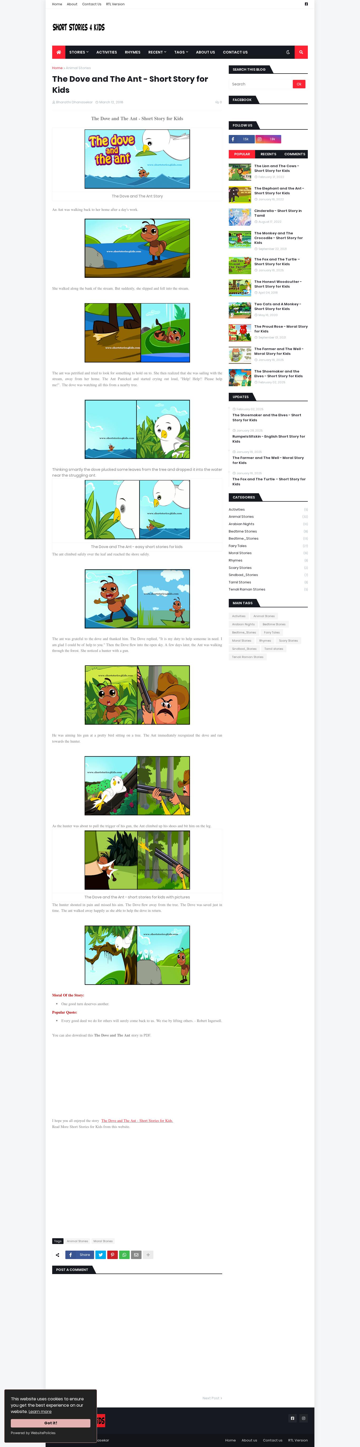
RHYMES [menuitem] (132, 52)
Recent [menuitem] (155, 52)
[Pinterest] (112, 1255)
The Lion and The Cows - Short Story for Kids (276, 168)
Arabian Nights (268, 523)
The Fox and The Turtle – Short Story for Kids (277, 262)
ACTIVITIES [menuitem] (106, 52)
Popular (242, 154)
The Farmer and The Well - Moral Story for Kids (279, 351)
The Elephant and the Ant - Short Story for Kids (279, 191)
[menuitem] (58, 52)
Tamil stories (268, 582)
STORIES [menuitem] (77, 52)
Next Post (211, 1398)
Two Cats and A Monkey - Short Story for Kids (277, 306)
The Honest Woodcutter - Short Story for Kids (278, 284)
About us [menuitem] (205, 52)
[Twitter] (100, 1255)
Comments (294, 154)
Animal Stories (78, 67)
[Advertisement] (212, 27)
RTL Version (115, 4)
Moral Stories (103, 1241)
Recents (268, 154)
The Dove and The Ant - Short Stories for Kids (136, 1120)
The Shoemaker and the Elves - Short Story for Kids (278, 374)
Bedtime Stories (268, 531)
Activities (268, 509)
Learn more (40, 1412)
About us (249, 1440)
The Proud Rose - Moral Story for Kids (281, 329)
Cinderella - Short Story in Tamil (278, 213)
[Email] (136, 1255)
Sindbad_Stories (268, 574)
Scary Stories (268, 567)
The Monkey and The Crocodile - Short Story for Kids (278, 238)
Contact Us (91, 4)
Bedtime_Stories (268, 538)
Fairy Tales (268, 545)
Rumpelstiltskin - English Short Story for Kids (268, 439)
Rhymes (268, 560)
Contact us (273, 1440)
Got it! (50, 1423)
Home (57, 4)
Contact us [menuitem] (235, 52)
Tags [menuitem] (179, 52)
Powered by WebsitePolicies (33, 1433)
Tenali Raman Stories (268, 589)
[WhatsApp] (124, 1255)
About (72, 4)
